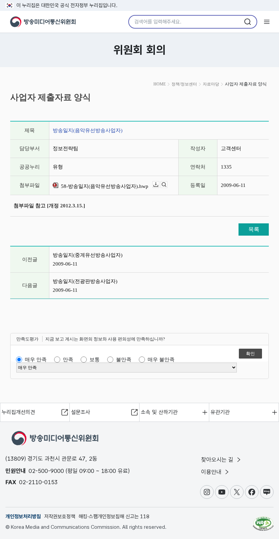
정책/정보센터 (184, 84)
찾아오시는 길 (218, 459)
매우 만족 (36, 359)
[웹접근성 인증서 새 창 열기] (263, 520)
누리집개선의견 (18, 412)
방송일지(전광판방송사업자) (85, 281)
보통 (94, 359)
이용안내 (212, 472)
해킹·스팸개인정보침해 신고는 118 (114, 516)
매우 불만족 (161, 359)
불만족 (123, 359)
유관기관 (220, 412)
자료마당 (211, 84)
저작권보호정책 (59, 516)
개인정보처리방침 (23, 516)
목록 (253, 229)
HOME (159, 84)
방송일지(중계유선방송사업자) (87, 255)
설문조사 (80, 412)
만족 (68, 359)
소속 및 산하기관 (159, 412)
